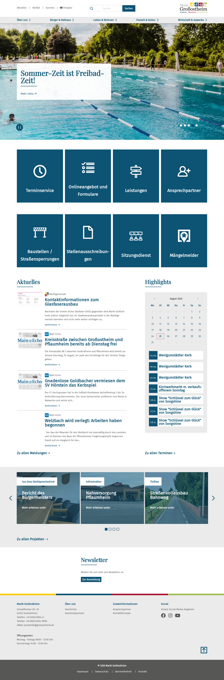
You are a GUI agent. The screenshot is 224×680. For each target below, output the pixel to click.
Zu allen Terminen (158, 453)
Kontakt (142, 671)
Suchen (129, 8)
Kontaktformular (122, 613)
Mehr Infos (27, 93)
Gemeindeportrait (74, 613)
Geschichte (71, 609)
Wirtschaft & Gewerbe (191, 19)
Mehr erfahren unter (34, 507)
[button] (154, 298)
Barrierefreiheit (123, 671)
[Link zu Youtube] (177, 616)
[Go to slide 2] (185, 127)
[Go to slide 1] (181, 127)
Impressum (82, 671)
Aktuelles (21, 7)
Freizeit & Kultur (146, 19)
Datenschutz (101, 671)
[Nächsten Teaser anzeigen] (213, 498)
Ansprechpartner (122, 609)
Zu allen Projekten (31, 539)
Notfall (36, 7)
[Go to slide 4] (193, 127)
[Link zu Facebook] (163, 616)
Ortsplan (67, 7)
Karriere (50, 7)
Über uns (22, 19)
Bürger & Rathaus (60, 19)
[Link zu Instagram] (170, 616)
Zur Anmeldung (91, 579)
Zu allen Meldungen (32, 453)
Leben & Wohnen (103, 19)
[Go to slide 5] (196, 127)
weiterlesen (51, 324)
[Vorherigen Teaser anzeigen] (10, 498)
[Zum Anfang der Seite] (204, 650)
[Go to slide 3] (189, 127)
